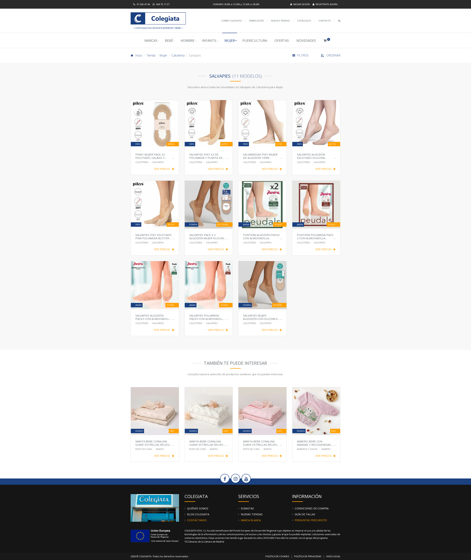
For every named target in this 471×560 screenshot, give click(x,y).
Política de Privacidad (307, 556)
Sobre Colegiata (231, 20)
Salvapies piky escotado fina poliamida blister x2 (153, 236)
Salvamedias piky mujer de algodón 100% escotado (260, 156)
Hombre (187, 40)
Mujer (229, 40)
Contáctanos (197, 520)
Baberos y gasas (307, 449)
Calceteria (178, 55)
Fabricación (256, 20)
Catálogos (304, 20)
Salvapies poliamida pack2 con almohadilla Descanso (206, 317)
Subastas (247, 508)
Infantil (209, 40)
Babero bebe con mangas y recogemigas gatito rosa (314, 443)
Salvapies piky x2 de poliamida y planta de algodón (205, 156)
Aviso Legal (333, 556)
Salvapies (158, 162)
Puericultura (254, 40)
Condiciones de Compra (312, 508)
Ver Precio (162, 168)
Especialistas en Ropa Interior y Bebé (158, 19)
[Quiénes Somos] (155, 507)
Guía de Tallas (305, 514)
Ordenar (333, 55)
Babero (326, 449)
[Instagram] (235, 478)
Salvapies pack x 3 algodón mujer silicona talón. (207, 236)
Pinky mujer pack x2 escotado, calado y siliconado (150, 156)
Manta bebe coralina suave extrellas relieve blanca (207, 443)
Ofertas (282, 40)
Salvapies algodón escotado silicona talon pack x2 (311, 156)
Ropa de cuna (143, 449)
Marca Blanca (251, 520)
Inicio (138, 55)
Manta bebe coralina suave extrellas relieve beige (153, 443)
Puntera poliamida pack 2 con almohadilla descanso (315, 236)
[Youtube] (246, 478)
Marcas (150, 40)
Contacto (324, 20)
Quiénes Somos (197, 508)
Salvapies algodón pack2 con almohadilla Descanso (153, 317)
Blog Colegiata (198, 514)
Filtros (303, 55)
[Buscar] (339, 20)
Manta (160, 449)
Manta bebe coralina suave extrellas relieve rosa (261, 443)
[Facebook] (224, 478)
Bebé (169, 40)
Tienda (150, 55)
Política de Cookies (277, 556)
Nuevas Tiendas (280, 20)
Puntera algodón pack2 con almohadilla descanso (261, 236)
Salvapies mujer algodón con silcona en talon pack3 (261, 317)
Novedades (306, 40)
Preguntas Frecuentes (311, 520)
